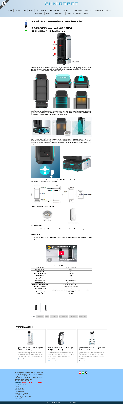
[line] (83, 373)
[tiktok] (86, 373)
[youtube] (80, 373)
